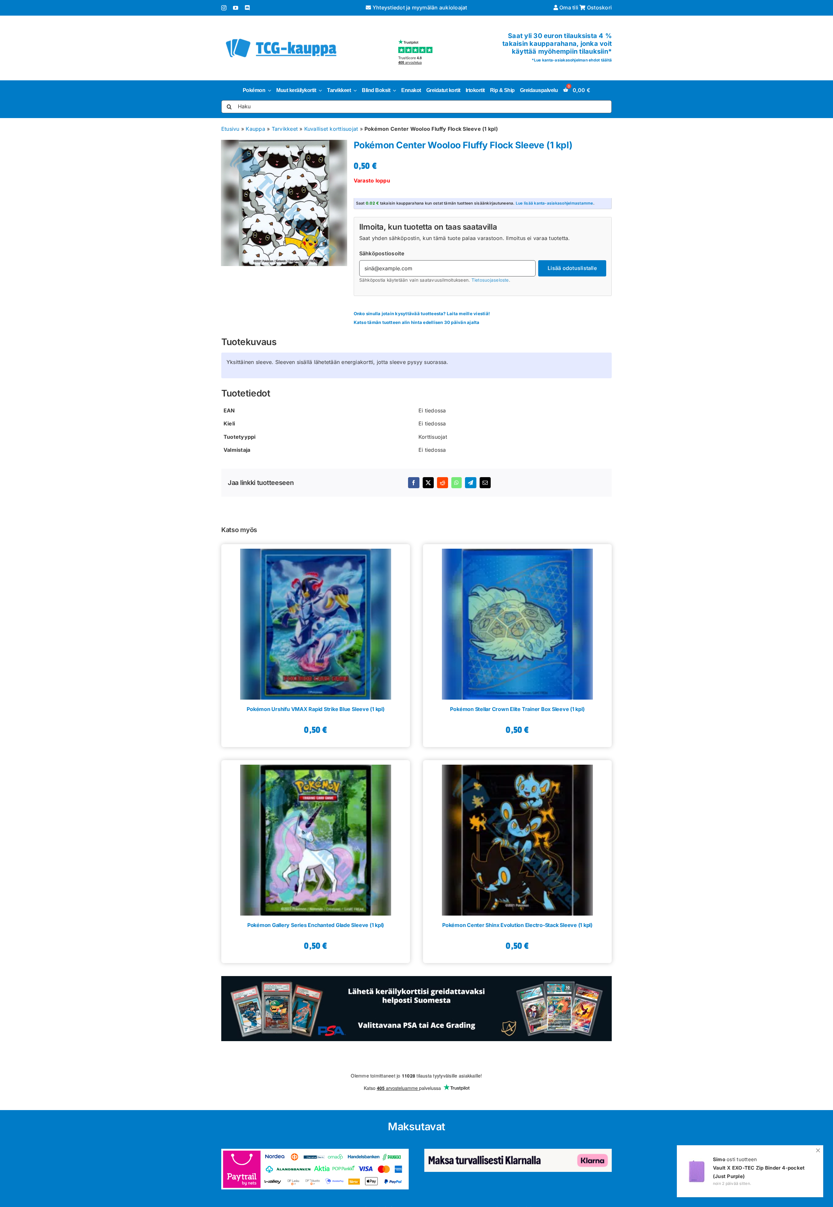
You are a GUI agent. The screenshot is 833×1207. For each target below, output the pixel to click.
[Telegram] (470, 483)
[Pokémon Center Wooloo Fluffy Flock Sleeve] (284, 203)
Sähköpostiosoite (381, 253)
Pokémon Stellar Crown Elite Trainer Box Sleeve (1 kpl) (517, 709)
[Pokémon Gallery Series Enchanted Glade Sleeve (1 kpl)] (315, 838)
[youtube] (235, 7)
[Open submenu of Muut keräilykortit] (319, 90)
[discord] (247, 7)
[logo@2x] (281, 37)
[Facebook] (413, 483)
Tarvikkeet (285, 129)
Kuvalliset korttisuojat (331, 129)
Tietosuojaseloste (490, 280)
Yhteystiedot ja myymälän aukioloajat (419, 7)
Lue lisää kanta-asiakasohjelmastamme (554, 203)
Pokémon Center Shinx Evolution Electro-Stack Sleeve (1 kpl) (517, 925)
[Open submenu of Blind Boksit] (393, 90)
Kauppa (255, 129)
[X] (428, 483)
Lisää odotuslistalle (572, 268)
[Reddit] (442, 483)
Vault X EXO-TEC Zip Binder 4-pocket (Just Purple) (759, 1172)
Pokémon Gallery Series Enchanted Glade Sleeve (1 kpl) (315, 925)
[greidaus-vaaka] (416, 978)
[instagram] (223, 7)
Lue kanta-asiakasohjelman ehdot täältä (573, 60)
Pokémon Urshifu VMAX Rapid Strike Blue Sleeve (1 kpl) (315, 709)
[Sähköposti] (485, 483)
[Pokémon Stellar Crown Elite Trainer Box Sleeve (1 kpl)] (517, 622)
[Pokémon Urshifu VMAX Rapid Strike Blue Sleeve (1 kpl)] (315, 622)
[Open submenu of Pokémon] (268, 90)
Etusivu (230, 129)
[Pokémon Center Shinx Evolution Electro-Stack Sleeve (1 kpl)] (517, 838)
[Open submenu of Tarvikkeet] (354, 90)
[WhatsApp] (456, 483)
